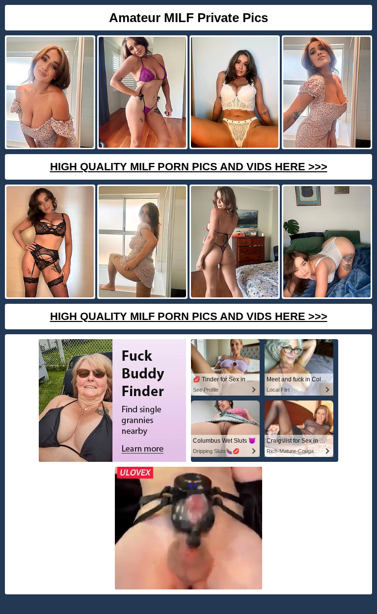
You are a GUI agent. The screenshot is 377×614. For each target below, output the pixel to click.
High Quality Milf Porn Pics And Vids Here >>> (188, 166)
